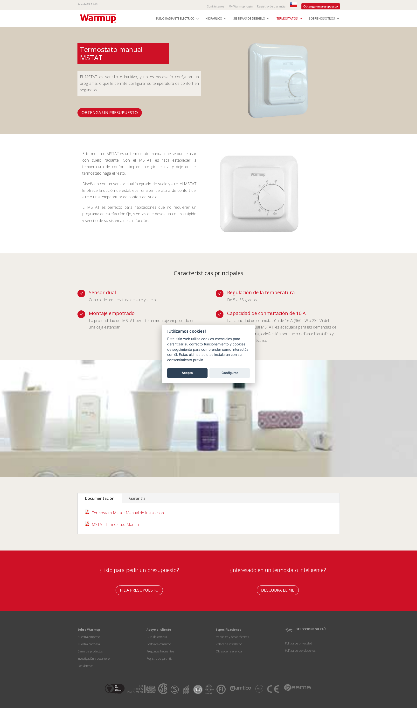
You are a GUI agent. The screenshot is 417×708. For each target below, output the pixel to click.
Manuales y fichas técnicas (232, 637)
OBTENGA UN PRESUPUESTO (110, 112)
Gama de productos (90, 651)
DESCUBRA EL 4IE (277, 590)
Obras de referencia (229, 651)
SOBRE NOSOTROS (322, 19)
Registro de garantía (159, 659)
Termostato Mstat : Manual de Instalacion (128, 512)
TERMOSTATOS (287, 19)
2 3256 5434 (89, 4)
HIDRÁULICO (214, 19)
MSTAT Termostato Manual (115, 524)
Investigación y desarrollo (93, 659)
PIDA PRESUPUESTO (139, 590)
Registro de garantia (271, 6)
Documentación (99, 498)
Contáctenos (215, 6)
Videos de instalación (229, 644)
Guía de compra (156, 637)
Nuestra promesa (88, 644)
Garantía (137, 498)
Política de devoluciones (300, 651)
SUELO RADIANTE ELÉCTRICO (175, 19)
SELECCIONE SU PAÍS (311, 629)
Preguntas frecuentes (160, 651)
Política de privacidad (298, 643)
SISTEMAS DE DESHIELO (249, 19)
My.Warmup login (241, 6)
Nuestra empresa (88, 637)
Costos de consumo (158, 644)
